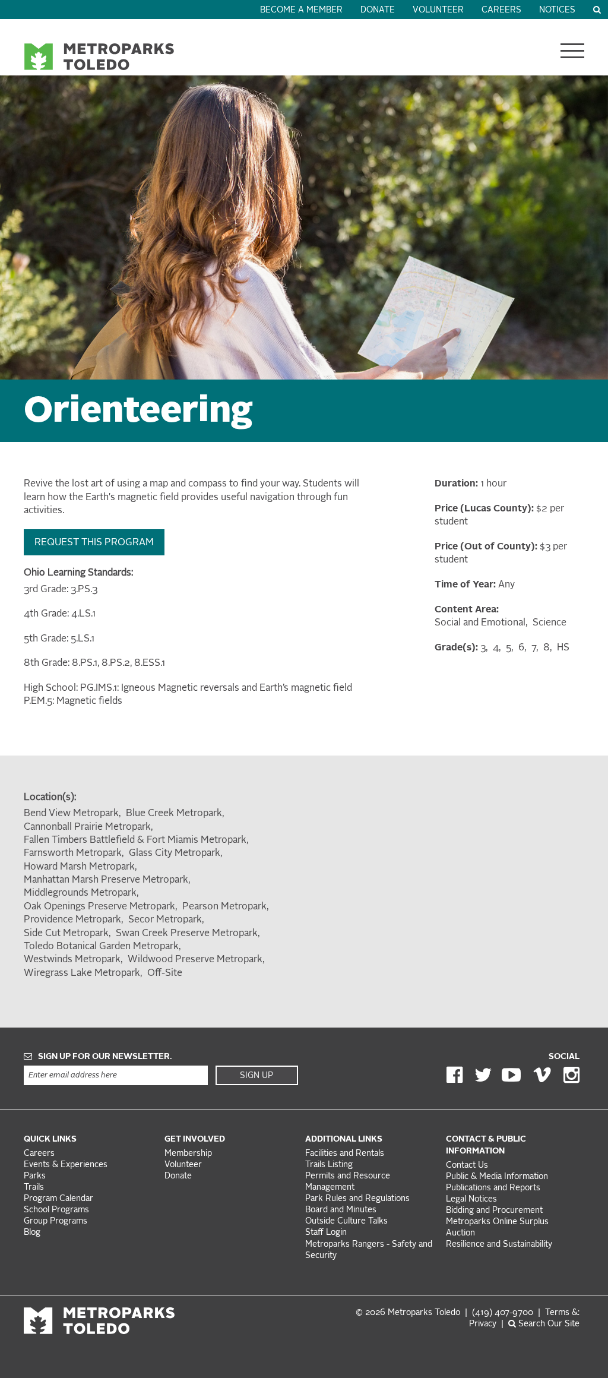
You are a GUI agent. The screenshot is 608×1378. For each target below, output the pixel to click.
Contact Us (467, 1166)
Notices (557, 10)
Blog (32, 1233)
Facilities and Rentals (344, 1154)
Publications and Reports (493, 1188)
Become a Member (301, 10)
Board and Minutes (340, 1210)
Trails (34, 1187)
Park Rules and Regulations (357, 1199)
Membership (189, 1154)
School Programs (56, 1210)
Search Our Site (548, 1324)
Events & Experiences (65, 1165)
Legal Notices (471, 1199)
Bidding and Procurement (494, 1211)
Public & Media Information (497, 1177)
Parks (35, 1176)
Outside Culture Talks (346, 1221)
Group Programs (55, 1221)
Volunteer (438, 10)
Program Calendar (58, 1199)
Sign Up (256, 1076)
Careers (501, 10)
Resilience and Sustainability (499, 1245)
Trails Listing (329, 1165)
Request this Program (94, 543)
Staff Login (326, 1233)
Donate (377, 10)
